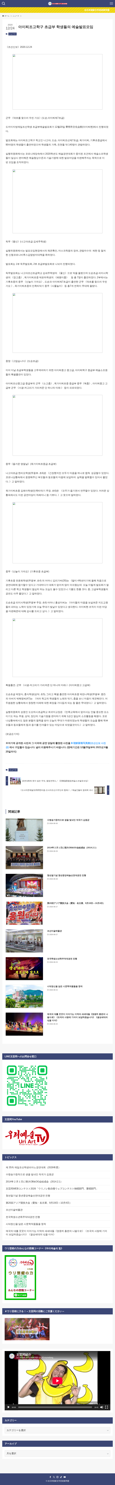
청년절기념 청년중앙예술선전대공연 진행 (28, 1195)
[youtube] (64, 1477)
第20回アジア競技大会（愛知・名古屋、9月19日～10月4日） (39, 1203)
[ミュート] (101, 1407)
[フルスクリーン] (106, 1407)
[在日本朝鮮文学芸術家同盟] (58, 3)
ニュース (12, 34)
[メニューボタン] (111, 3)
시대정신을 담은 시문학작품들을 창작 (26, 1224)
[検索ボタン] (3, 3)
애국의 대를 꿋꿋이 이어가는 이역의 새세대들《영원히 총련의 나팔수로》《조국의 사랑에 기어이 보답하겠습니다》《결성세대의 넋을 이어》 (56, 1233)
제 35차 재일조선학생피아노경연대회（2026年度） (33, 1167)
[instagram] (57, 1477)
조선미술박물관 (14, 1210)
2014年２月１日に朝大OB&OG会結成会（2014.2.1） (34, 1181)
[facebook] (50, 1477)
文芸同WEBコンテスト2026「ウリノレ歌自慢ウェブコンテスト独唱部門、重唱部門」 (52, 1188)
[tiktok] (61, 1477)
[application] (57, 1380)
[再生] (8, 1407)
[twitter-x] (54, 1477)
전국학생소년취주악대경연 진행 (23, 1217)
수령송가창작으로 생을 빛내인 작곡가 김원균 (30, 1174)
